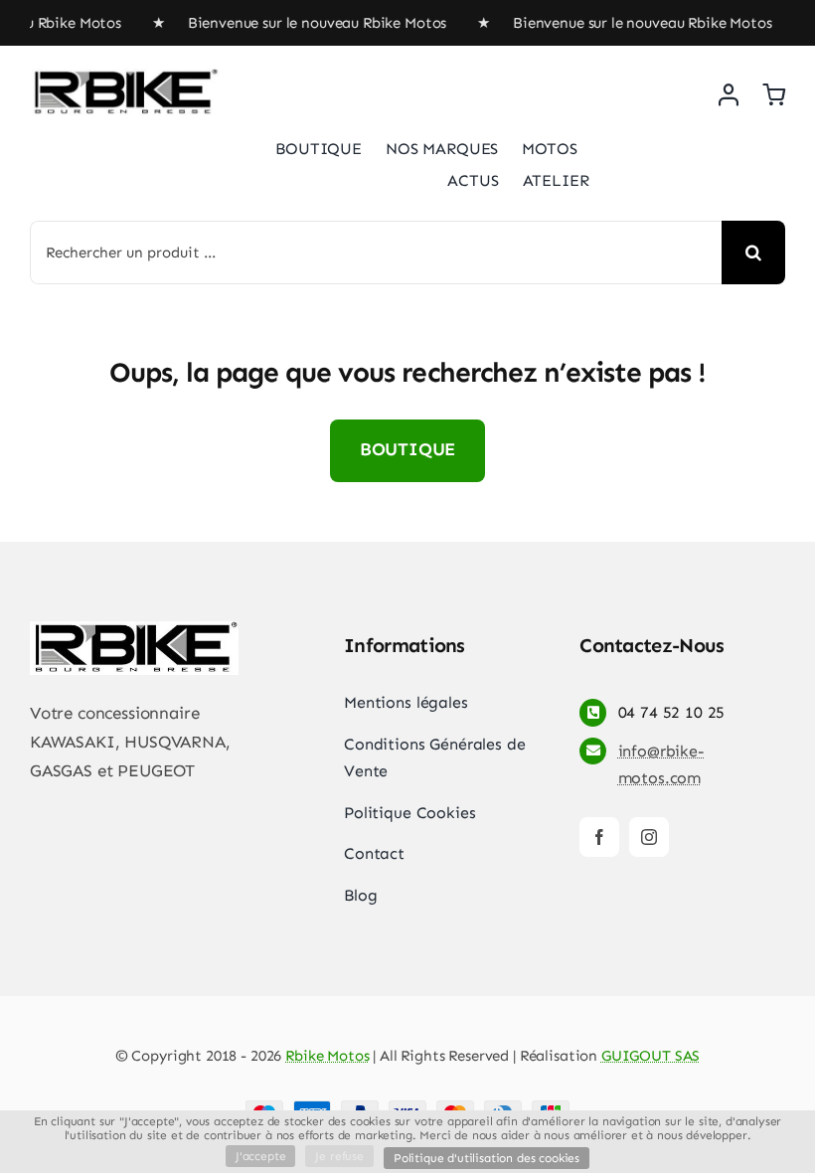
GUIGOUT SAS (650, 1056)
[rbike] (124, 76)
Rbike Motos (327, 1056)
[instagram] (649, 837)
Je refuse (339, 1156)
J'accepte (260, 1156)
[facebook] (599, 837)
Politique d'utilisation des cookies (486, 1158)
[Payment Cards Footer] (407, 1108)
